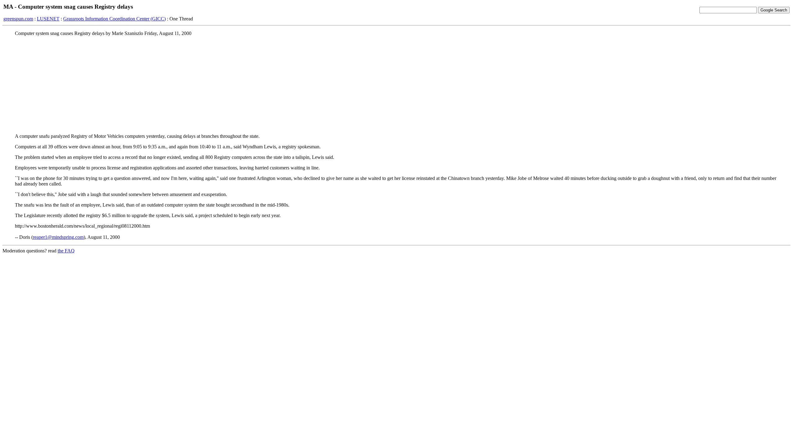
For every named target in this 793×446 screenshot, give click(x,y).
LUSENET (48, 18)
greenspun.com (18, 18)
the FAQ (66, 250)
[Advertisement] (396, 84)
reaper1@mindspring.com (58, 237)
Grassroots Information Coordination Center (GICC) (114, 18)
